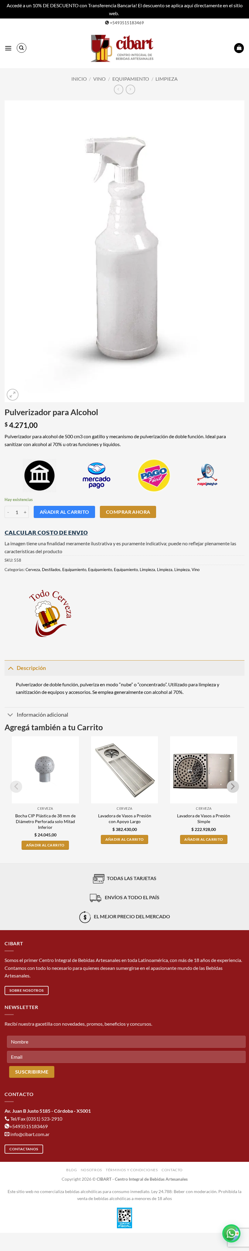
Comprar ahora (128, 512)
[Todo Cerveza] (50, 613)
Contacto (172, 1170)
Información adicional (42, 714)
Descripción (31, 668)
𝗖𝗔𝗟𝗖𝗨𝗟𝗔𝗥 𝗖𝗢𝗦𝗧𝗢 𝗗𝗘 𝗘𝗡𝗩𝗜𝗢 (46, 532)
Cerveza (33, 569)
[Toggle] (10, 667)
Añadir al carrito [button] (45, 845)
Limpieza (166, 79)
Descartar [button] (130, 13)
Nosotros (91, 1170)
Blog (71, 1170)
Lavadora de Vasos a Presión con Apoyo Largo (124, 818)
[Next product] (118, 89)
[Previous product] (130, 89)
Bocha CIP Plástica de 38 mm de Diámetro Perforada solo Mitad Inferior (45, 821)
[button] (8, 48)
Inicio (79, 79)
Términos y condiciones (132, 1170)
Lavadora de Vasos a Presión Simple (203, 818)
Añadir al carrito (64, 512)
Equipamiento (130, 79)
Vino (99, 79)
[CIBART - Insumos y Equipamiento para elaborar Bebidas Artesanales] (124, 48)
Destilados (51, 569)
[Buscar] (21, 48)
